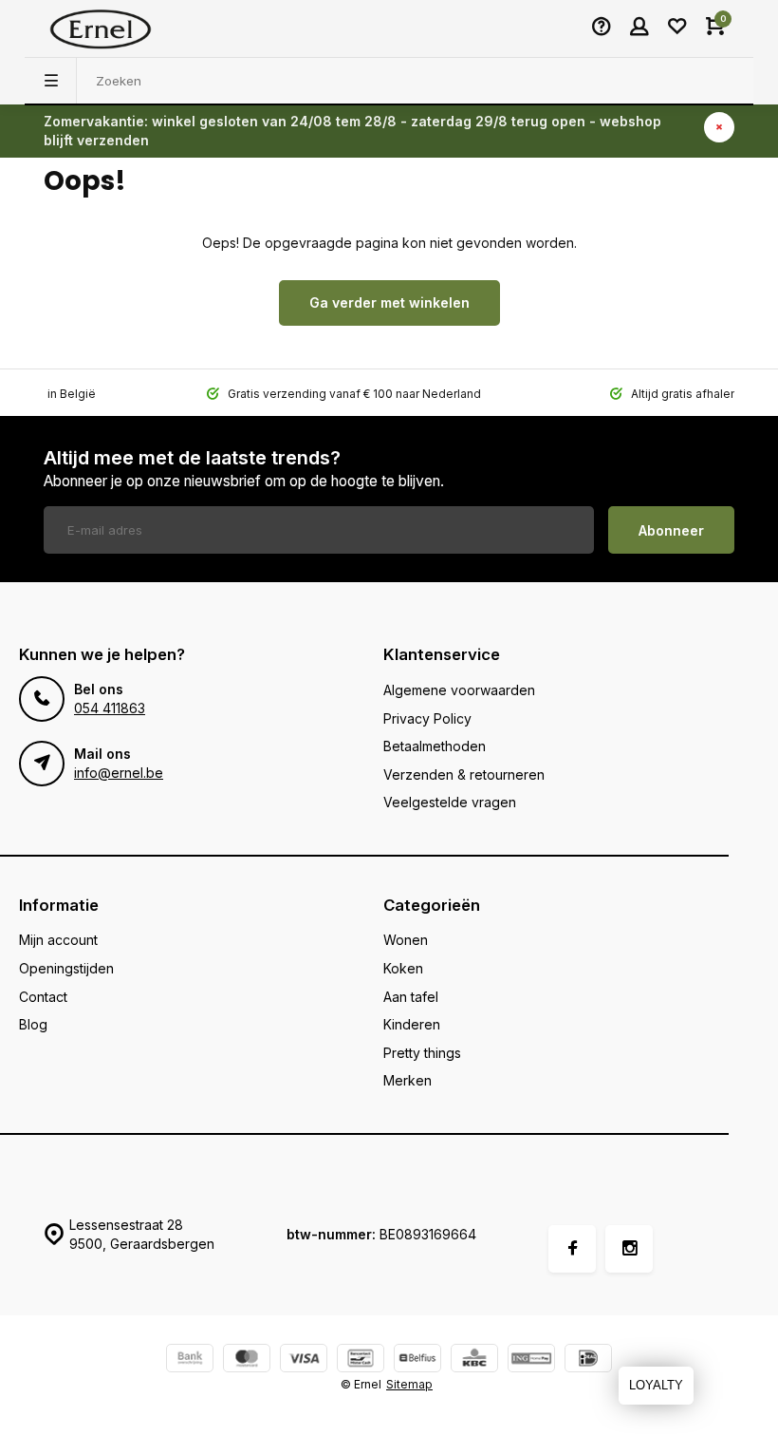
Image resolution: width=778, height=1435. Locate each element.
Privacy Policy (427, 718)
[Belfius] (417, 1360)
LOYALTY (656, 1385)
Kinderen (411, 1024)
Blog (33, 1024)
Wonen (405, 940)
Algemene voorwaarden (459, 690)
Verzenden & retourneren (464, 774)
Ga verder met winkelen (389, 302)
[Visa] (303, 1360)
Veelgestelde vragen (449, 802)
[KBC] (474, 1360)
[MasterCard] (246, 1360)
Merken (407, 1080)
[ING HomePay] (531, 1360)
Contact (43, 997)
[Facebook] (572, 1249)
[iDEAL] (588, 1360)
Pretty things (422, 1053)
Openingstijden (66, 968)
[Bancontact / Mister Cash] (360, 1360)
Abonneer (671, 530)
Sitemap (409, 1384)
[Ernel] (100, 28)
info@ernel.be (118, 773)
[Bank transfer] (189, 1360)
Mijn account (58, 940)
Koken (403, 968)
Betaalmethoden (434, 746)
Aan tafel (410, 997)
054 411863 (109, 708)
